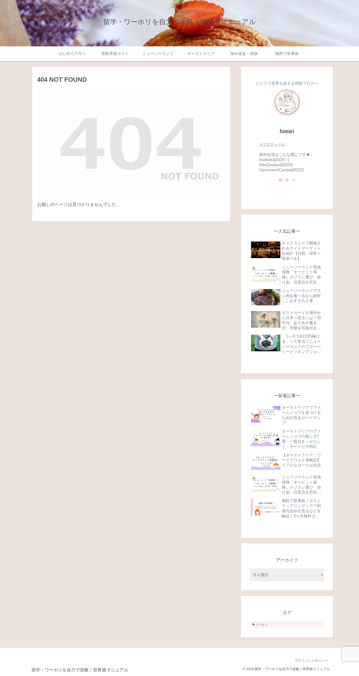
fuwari (287, 131)
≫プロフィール (272, 144)
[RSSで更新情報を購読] (294, 180)
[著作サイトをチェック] (280, 180)
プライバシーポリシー (311, 661)
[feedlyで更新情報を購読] (287, 180)
